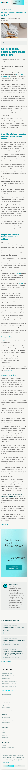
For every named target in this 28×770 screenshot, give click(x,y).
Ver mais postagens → (6, 661)
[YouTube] (9, 690)
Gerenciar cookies (6, 694)
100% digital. (8, 370)
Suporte (4, 745)
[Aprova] (4, 2)
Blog (2, 9)
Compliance (5, 730)
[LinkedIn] (12, 690)
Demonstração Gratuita (16, 2)
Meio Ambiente (6, 722)
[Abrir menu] (26, 2)
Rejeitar (20, 765)
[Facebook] (6, 690)
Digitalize (3, 524)
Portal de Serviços (6, 707)
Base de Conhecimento (8, 747)
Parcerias (4, 735)
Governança (8, 9)
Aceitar (8, 765)
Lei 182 (19, 273)
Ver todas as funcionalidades (9, 710)
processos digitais (8, 340)
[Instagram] (3, 690)
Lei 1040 (21, 283)
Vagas (3, 732)
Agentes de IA (5, 705)
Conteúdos (5, 737)
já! (7, 524)
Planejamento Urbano (7, 720)
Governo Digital (6, 717)
